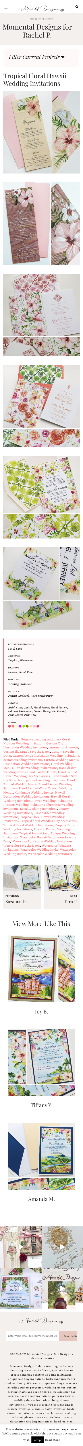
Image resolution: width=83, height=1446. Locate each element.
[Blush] (10, 726)
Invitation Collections (21, 644)
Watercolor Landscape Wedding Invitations (42, 841)
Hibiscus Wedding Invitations (24, 804)
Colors (12, 722)
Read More (52, 1440)
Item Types (13, 679)
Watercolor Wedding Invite (39, 849)
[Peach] (31, 726)
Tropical (13, 660)
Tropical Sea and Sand (34, 833)
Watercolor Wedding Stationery (50, 854)
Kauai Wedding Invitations (38, 808)
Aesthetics (14, 656)
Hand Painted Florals (41, 772)
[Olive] (27, 726)
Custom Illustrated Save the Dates (26, 751)
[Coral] (13, 726)
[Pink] (35, 726)
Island (22, 672)
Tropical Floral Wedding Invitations (28, 825)
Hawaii (12, 672)
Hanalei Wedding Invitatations (35, 768)
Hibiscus (13, 711)
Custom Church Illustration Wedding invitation (35, 745)
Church (28, 707)
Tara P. (70, 901)
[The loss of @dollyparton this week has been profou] (21, 1247)
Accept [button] (38, 1440)
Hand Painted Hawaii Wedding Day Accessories (40, 774)
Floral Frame (41, 707)
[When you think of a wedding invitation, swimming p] (21, 1289)
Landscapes (25, 711)
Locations (13, 667)
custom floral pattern (63, 747)
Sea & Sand (15, 648)
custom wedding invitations (22, 760)
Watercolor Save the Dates (21, 845)
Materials (13, 691)
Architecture (15, 707)
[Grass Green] (24, 726)
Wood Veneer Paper (41, 695)
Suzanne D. (16, 901)
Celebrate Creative (41, 1358)
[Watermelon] (38, 726)
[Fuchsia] (20, 726)
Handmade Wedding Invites (34, 792)
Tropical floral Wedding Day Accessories (48, 821)
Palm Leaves (15, 714)
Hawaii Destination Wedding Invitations (34, 794)
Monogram (49, 711)
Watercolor (26, 660)
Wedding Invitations (20, 684)
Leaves (37, 711)
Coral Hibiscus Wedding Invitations (36, 741)
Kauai (30, 672)
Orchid (61, 711)
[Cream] (17, 726)
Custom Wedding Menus (61, 760)
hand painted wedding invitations (42, 780)
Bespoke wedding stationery (41, 739)
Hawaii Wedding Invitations (52, 800)
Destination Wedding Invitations (26, 764)
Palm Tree (30, 714)
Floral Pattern (59, 707)
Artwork (13, 703)
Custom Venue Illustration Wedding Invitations (46, 755)
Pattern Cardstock (18, 695)
